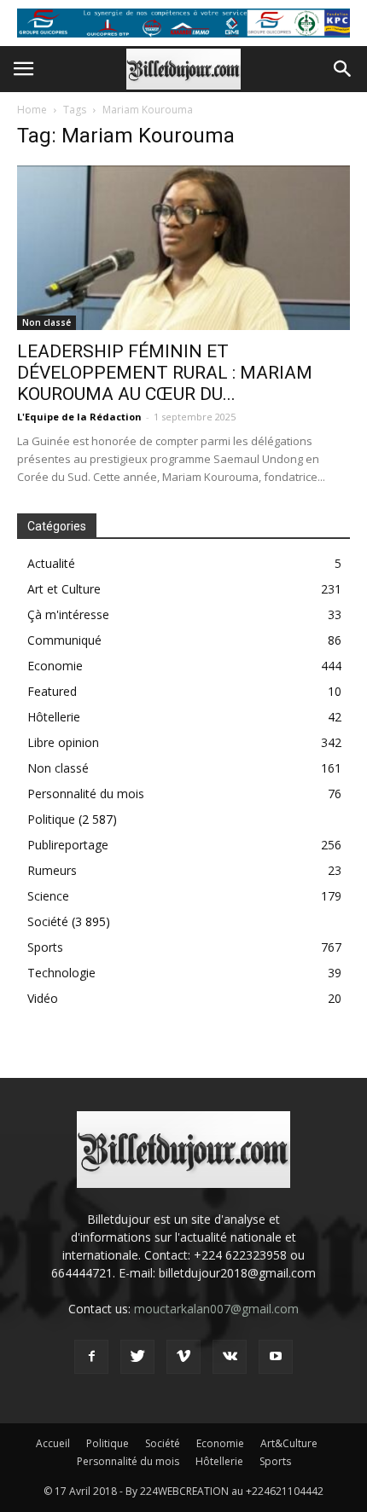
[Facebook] (91, 1357)
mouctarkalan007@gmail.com (216, 1309)
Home (32, 109)
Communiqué (64, 640)
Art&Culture (288, 1443)
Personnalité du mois (85, 793)
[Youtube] (276, 1357)
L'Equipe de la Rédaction (79, 416)
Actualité (51, 563)
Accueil (53, 1443)
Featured (52, 691)
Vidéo (42, 998)
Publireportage (67, 845)
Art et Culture (64, 589)
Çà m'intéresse (68, 614)
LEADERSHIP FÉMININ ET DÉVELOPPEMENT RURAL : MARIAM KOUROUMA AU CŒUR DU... (164, 372)
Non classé (46, 322)
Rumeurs (52, 870)
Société (47, 921)
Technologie (61, 973)
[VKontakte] (230, 1357)
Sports (45, 947)
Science (48, 896)
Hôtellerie (53, 717)
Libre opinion (63, 742)
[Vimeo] (183, 1357)
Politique (51, 819)
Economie (55, 666)
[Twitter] (137, 1357)
